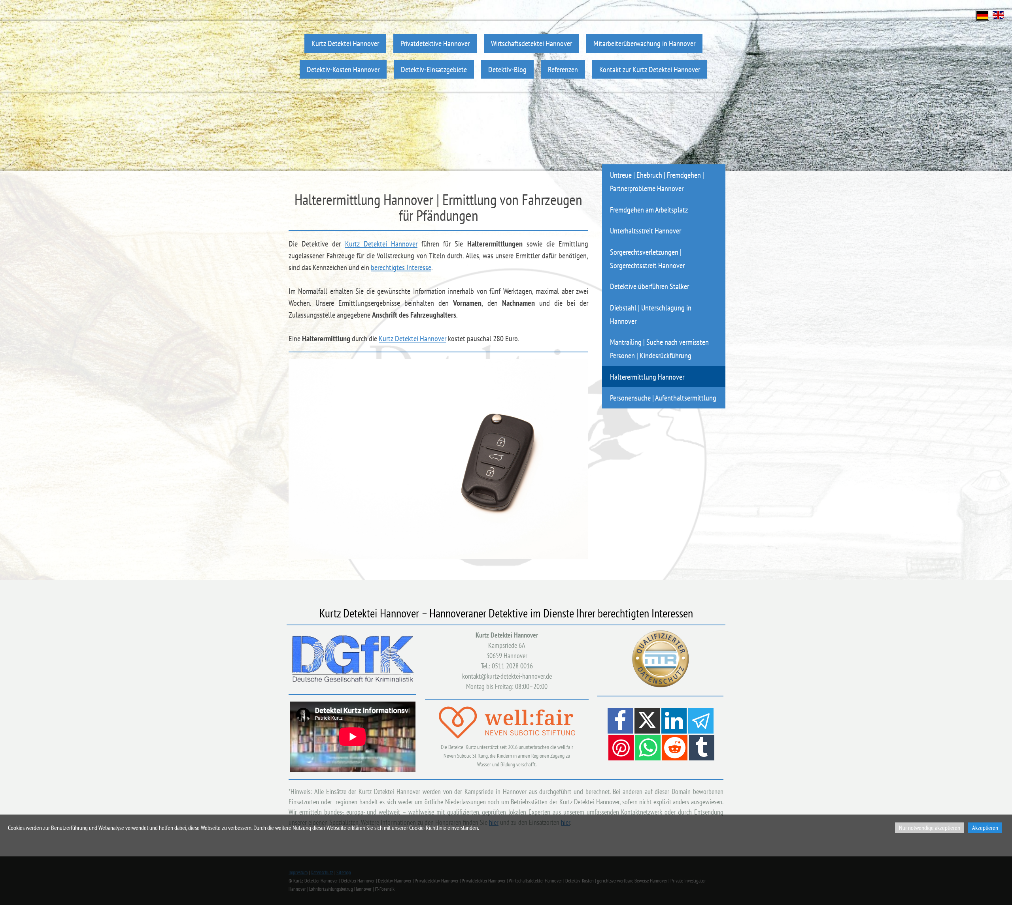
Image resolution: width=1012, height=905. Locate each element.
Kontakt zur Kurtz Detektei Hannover (649, 69)
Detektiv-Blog (507, 69)
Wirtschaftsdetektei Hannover (531, 43)
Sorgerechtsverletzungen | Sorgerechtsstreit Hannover (647, 258)
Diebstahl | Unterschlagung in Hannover (650, 314)
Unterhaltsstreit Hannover (645, 230)
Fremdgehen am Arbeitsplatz (649, 209)
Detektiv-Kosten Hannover (343, 69)
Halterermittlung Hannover (647, 377)
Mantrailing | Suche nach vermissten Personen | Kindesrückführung (659, 348)
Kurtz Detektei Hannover (345, 43)
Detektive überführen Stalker (649, 286)
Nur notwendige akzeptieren (929, 828)
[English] (998, 14)
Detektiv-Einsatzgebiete (434, 69)
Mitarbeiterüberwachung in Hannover (644, 43)
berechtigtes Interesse (401, 267)
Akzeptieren (985, 828)
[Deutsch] (982, 14)
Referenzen (563, 69)
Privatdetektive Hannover (435, 43)
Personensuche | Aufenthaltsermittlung (663, 398)
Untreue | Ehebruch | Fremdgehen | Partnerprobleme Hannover (657, 181)
